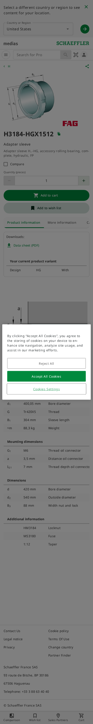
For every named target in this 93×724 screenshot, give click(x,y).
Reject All (46, 363)
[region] (46, 362)
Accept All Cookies (46, 376)
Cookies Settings (46, 389)
